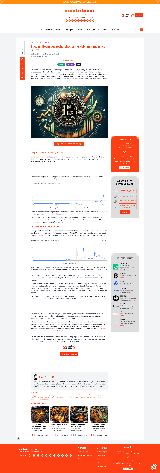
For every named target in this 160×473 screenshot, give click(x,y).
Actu (38, 42)
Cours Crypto (68, 30)
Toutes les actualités (53, 30)
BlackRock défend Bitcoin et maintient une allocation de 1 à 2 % (79, 425)
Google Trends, (57, 208)
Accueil (33, 42)
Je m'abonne (125, 167)
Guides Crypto (90, 30)
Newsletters (115, 30)
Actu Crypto (45, 42)
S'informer (40, 57)
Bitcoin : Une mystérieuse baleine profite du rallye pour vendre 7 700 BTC (39, 425)
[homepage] (37, 29)
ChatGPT (61, 64)
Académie (79, 30)
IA (99, 30)
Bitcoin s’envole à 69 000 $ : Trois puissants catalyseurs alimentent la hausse (59, 425)
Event (45, 57)
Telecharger (125, 212)
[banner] (69, 169)
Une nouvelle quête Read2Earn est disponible (80, 2)
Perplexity (70, 64)
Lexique (105, 30)
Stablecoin (107, 435)
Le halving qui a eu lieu (40, 157)
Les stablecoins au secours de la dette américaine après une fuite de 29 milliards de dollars (98, 425)
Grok (78, 64)
